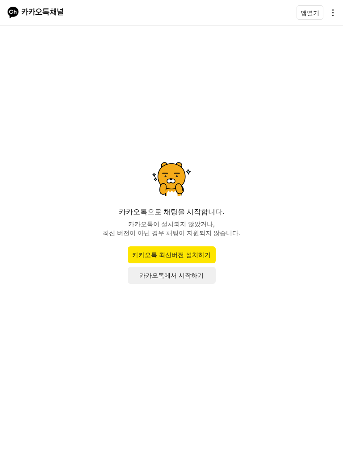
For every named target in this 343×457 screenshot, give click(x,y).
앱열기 (310, 13)
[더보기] (330, 12)
